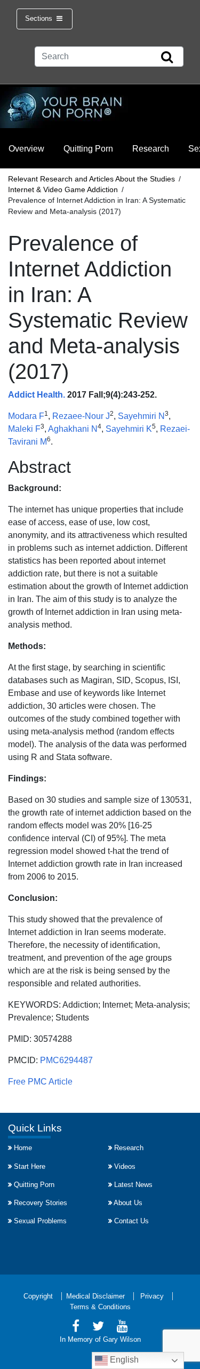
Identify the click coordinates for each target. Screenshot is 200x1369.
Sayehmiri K (129, 428)
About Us (128, 1203)
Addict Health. (36, 394)
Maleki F (24, 428)
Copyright (38, 1296)
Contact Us (131, 1221)
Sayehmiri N (141, 416)
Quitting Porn (88, 148)
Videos (124, 1166)
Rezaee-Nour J (81, 416)
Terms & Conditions (100, 1307)
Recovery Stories (40, 1203)
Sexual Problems (40, 1221)
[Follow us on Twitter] (98, 1327)
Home (23, 1148)
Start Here (29, 1166)
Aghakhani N (73, 428)
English (123, 1359)
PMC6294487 (66, 1060)
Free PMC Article (40, 1081)
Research (150, 148)
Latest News (133, 1185)
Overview (26, 148)
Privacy (152, 1296)
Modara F (26, 416)
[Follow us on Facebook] (76, 1327)
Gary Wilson (122, 1339)
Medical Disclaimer (95, 1296)
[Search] (167, 58)
